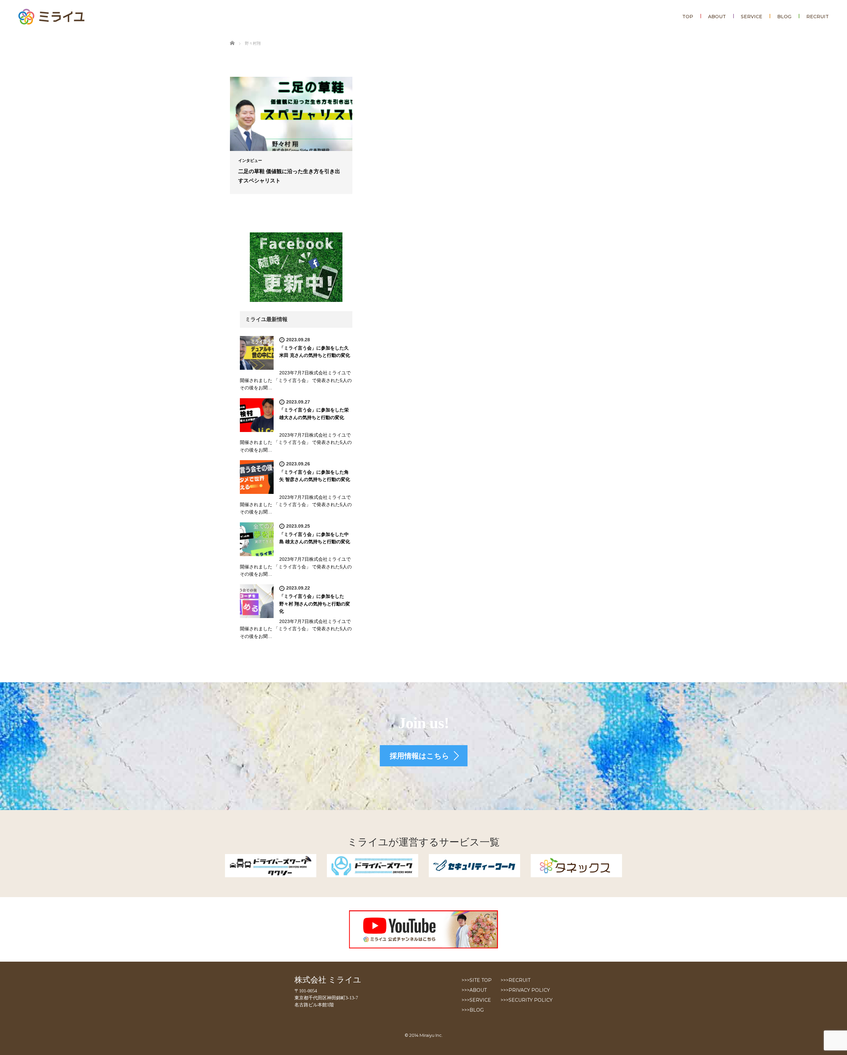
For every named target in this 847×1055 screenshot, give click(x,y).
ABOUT (717, 17)
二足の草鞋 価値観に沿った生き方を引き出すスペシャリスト (289, 175)
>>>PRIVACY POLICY (525, 990)
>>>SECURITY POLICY (527, 1000)
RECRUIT (817, 17)
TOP (687, 17)
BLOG (784, 17)
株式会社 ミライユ (327, 980)
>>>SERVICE (476, 1000)
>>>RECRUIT (515, 980)
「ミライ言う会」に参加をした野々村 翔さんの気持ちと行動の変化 (314, 604)
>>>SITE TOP (477, 980)
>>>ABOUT (474, 990)
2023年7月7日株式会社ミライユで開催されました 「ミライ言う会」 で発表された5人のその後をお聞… (296, 380)
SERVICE (751, 17)
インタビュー (250, 160)
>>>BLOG (473, 1010)
